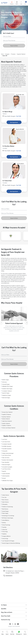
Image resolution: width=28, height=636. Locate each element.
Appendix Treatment (21, 54)
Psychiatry (4, 527)
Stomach (4, 478)
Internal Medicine (5, 520)
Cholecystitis (4, 451)
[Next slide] (26, 322)
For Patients (4, 605)
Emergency (11, 4)
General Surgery (5, 511)
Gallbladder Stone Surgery (7, 386)
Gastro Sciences (5, 502)
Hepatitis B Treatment (6, 414)
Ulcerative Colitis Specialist (7, 460)
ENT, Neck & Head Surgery (7, 518)
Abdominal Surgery (6, 397)
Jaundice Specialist (6, 473)
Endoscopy (4, 382)
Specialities (3, 609)
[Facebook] (10, 624)
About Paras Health (5, 616)
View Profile (18, 116)
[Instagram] (15, 624)
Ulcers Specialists (5, 462)
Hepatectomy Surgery (6, 395)
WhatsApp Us (19, 634)
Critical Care (4, 529)
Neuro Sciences (5, 499)
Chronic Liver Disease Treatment (8, 427)
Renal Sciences (5, 509)
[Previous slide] (1, 322)
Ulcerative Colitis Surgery (7, 388)
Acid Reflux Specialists (6, 446)
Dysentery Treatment (6, 416)
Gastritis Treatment (6, 423)
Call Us (25, 634)
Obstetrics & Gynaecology (7, 506)
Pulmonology (5, 531)
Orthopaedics (5, 504)
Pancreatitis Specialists (6, 448)
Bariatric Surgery (5, 379)
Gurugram (7, 54)
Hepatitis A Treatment (6, 425)
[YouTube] (18, 624)
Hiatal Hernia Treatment (7, 421)
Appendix (4, 471)
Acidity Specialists (5, 476)
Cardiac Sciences (5, 495)
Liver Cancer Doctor (6, 441)
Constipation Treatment (7, 391)
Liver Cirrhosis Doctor (6, 455)
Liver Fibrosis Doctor (6, 469)
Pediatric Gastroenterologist (7, 453)
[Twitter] (12, 624)
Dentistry (4, 522)
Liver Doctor (4, 439)
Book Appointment (14, 122)
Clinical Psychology (6, 525)
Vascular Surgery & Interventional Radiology (11, 543)
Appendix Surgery (5, 393)
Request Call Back (14, 45)
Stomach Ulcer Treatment (7, 412)
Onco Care (4, 497)
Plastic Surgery (5, 513)
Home (2, 54)
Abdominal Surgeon (6, 464)
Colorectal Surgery (6, 384)
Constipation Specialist (6, 444)
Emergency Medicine (6, 536)
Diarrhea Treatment (6, 418)
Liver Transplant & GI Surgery (8, 541)
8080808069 (9, 576)
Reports (17, 4)
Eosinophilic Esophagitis (7, 467)
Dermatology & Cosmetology (8, 515)
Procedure (13, 54)
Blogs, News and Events (6, 612)
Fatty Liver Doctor (5, 457)
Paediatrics (4, 534)
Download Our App (5, 620)
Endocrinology (5, 538)
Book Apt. (12, 634)
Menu (3, 634)
